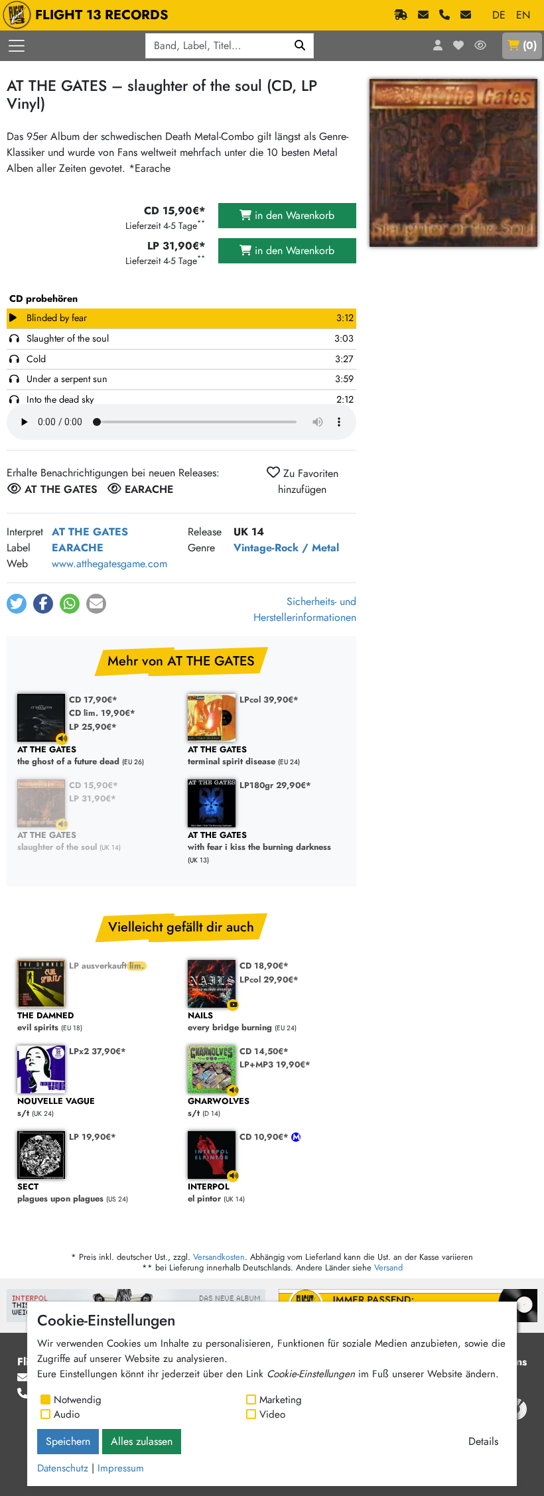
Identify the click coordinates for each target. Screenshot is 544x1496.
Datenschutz (62, 1468)
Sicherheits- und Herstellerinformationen (304, 609)
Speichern (68, 1441)
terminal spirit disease (231, 756)
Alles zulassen (141, 1441)
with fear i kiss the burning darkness (259, 841)
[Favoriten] (458, 46)
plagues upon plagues (60, 1193)
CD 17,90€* (93, 699)
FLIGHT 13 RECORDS (102, 15)
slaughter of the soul (57, 841)
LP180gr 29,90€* (275, 785)
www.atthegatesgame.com (109, 563)
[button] (17, 604)
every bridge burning (230, 1022)
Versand (388, 1267)
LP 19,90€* (92, 1136)
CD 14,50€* (264, 1051)
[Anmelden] (438, 46)
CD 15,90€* (93, 785)
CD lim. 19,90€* (102, 713)
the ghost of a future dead (68, 756)
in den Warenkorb (292, 215)
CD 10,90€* (265, 1136)
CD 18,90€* (264, 965)
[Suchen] (300, 45)
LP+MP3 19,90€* (274, 1064)
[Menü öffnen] (16, 46)
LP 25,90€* (93, 726)
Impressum (121, 1468)
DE (499, 15)
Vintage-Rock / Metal (286, 547)
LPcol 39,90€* (269, 699)
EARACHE (77, 547)
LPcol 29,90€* (269, 979)
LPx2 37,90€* (97, 1051)
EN (523, 15)
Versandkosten (219, 1257)
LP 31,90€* (92, 798)
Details (483, 1441)
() (530, 45)
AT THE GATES (90, 531)
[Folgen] (480, 46)
